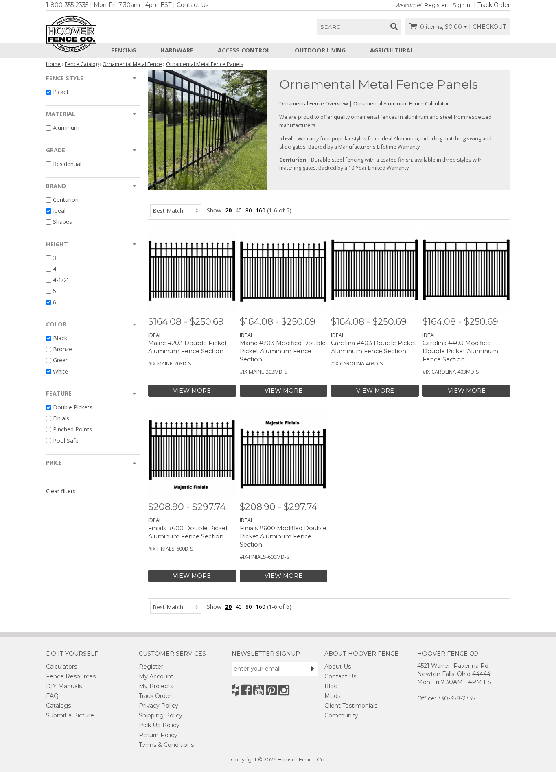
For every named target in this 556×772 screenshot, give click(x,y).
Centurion (66, 199)
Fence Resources (71, 676)
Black (60, 338)
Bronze (62, 349)
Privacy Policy (158, 705)
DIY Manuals (64, 686)
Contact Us (192, 5)
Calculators (61, 666)
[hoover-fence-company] (235, 690)
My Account (156, 676)
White (60, 371)
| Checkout (487, 27)
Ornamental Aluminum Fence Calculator (401, 103)
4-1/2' (60, 280)
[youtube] (258, 690)
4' (55, 269)
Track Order (493, 5)
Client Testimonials (350, 705)
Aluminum (66, 128)
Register (436, 5)
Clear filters (61, 491)
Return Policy (158, 735)
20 (228, 210)
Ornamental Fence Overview (313, 103)
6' (55, 302)
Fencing (123, 50)
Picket (61, 92)
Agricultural (392, 50)
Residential (67, 164)
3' (55, 258)
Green (61, 360)
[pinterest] (271, 690)
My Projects (156, 686)
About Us (337, 666)
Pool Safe (66, 440)
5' (55, 291)
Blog (331, 686)
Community (341, 715)
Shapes (62, 222)
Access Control (244, 50)
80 (248, 210)
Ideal (59, 210)
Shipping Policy (160, 715)
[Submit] (312, 669)
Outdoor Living (320, 50)
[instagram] (283, 690)
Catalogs (58, 705)
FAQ (52, 696)
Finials (61, 418)
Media (333, 696)
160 (260, 210)
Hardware (176, 50)
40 (238, 210)
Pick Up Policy (159, 725)
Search (332, 27)
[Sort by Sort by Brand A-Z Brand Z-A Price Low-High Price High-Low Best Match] (175, 210)
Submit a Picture (70, 715)
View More (192, 390)
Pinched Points (72, 429)
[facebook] (246, 690)
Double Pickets (72, 407)
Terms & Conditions (166, 744)
